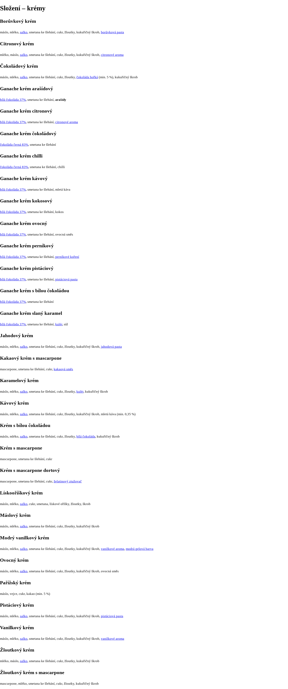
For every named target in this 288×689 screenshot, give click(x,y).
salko (23, 32)
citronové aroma (112, 55)
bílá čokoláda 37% (13, 100)
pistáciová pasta (66, 279)
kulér (58, 324)
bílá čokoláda (85, 436)
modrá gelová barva (139, 549)
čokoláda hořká (87, 77)
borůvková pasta (112, 32)
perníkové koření (67, 257)
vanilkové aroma (112, 549)
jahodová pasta (111, 347)
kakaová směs (63, 369)
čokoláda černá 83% (14, 145)
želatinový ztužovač (68, 481)
